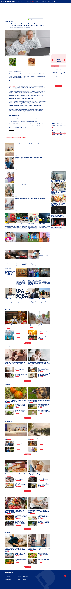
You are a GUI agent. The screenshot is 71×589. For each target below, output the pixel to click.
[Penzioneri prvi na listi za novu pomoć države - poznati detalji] (32, 523)
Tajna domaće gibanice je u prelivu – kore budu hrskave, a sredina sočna (16, 474)
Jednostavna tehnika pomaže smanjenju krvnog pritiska (20, 554)
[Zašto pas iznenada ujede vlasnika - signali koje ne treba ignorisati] (39, 393)
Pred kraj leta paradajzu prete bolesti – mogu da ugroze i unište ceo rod (15, 401)
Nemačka (23, 137)
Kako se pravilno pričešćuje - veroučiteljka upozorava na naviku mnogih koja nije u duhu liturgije (15, 326)
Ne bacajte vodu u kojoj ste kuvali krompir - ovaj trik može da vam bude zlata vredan (44, 484)
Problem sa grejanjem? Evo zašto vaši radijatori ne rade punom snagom (58, 181)
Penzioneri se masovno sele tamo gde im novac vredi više (25, 171)
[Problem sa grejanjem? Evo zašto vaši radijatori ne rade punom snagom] (58, 175)
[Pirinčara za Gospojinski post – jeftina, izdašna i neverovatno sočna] (9, 485)
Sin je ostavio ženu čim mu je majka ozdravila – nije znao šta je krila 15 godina (21, 374)
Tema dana (18, 1)
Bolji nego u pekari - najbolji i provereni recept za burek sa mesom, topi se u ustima (41, 59)
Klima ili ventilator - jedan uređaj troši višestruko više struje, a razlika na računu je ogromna (38, 511)
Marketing (9, 574)
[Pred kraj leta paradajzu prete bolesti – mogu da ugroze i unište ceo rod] (16, 393)
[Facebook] (65, 576)
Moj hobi (27, 1)
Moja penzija (32, 1)
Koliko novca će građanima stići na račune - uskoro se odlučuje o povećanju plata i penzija (21, 448)
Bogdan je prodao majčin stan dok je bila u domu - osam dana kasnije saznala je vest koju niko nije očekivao (39, 363)
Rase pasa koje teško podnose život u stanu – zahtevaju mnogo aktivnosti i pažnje (44, 411)
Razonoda (53, 1)
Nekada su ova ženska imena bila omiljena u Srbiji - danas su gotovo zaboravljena (44, 374)
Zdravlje (49, 1)
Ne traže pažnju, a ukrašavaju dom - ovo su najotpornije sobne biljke (21, 59)
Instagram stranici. (38, 135)
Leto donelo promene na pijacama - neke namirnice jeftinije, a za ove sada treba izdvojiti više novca (20, 523)
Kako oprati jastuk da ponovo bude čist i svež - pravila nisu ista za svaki (39, 474)
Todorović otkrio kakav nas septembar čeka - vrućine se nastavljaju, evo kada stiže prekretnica (43, 331)
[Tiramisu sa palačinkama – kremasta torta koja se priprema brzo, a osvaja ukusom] (9, 479)
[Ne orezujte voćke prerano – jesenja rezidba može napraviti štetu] (9, 406)
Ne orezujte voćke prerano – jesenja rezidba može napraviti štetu (20, 405)
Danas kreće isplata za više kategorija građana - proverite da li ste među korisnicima (30, 198)
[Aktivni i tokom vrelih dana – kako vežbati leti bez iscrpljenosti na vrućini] (39, 540)
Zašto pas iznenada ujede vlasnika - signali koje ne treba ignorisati (39, 401)
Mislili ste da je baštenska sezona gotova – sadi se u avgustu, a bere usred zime (20, 411)
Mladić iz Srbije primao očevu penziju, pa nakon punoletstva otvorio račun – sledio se (58, 216)
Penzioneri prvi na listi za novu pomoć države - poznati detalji (43, 522)
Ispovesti (22, 1)
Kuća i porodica (37, 1)
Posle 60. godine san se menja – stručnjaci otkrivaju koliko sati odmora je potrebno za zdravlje (15, 549)
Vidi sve (58, 85)
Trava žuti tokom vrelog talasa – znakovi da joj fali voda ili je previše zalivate (44, 405)
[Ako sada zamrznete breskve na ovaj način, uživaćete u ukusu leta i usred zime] (9, 517)
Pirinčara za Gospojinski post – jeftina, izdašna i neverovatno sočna (20, 484)
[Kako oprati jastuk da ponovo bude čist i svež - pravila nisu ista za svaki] (39, 466)
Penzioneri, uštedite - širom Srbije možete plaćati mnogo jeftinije (43, 516)
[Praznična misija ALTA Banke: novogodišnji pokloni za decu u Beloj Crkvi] (58, 222)
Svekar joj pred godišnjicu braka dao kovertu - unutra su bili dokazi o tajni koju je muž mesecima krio (15, 363)
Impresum (9, 578)
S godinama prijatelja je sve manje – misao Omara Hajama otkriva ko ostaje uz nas (20, 368)
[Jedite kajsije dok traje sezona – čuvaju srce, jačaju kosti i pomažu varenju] (9, 561)
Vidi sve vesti (28, 343)
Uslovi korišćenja (8, 579)
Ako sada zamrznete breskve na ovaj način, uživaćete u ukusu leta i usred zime (21, 516)
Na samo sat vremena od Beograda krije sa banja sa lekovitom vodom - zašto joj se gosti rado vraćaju (20, 331)
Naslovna (13, 137)
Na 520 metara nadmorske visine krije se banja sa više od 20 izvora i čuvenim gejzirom (39, 325)
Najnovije (13, 1)
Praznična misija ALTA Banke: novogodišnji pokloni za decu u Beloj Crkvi (58, 228)
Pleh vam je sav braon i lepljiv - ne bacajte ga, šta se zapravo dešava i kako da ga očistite (43, 478)
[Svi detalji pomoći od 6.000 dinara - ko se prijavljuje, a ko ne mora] (9, 190)
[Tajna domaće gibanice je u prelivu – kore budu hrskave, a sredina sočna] (16, 466)
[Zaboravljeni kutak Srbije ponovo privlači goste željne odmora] (9, 337)
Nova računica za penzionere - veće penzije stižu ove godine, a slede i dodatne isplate (44, 442)
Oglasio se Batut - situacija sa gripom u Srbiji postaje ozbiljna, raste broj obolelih (58, 192)
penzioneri (19, 137)
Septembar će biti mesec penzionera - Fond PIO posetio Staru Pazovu (28, 143)
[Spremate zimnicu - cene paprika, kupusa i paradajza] (32, 337)
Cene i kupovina (43, 1)
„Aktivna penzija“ (12, 86)
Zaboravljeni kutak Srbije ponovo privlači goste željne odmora (21, 336)
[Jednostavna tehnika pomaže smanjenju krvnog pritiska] (9, 555)
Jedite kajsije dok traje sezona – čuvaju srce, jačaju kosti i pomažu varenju (21, 560)
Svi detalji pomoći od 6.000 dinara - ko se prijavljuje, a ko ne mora (27, 184)
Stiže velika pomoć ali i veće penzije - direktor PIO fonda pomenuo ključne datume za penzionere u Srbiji (30, 158)
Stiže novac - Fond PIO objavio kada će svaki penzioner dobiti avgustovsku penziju (38, 437)
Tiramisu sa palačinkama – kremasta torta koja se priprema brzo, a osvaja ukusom (21, 478)
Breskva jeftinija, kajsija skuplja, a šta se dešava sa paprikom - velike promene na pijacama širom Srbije (14, 511)
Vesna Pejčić (23, 28)
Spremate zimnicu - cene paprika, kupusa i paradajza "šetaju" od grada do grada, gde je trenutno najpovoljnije (44, 337)
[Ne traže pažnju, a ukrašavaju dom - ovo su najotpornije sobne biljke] (12, 62)
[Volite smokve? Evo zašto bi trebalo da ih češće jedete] (32, 555)
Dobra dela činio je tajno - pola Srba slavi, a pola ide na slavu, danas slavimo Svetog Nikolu (58, 204)
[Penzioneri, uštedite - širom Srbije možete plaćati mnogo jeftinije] (32, 517)
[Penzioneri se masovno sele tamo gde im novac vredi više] (9, 177)
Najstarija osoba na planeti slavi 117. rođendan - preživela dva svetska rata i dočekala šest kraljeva (44, 369)
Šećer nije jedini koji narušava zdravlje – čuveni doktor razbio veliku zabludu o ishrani (43, 560)
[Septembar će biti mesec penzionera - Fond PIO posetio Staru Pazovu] (9, 149)
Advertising (9, 576)
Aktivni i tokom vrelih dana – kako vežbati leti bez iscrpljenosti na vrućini (39, 549)
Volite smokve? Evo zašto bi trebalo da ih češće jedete (43, 554)
